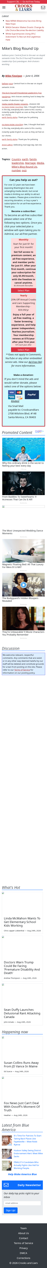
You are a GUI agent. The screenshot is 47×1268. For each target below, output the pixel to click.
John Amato (9, 1022)
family (32, 159)
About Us (23, 1233)
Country (16, 159)
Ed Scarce (8, 1071)
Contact (23, 1238)
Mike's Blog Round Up (20, 48)
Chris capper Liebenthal (14, 930)
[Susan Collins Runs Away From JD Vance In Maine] (22, 1047)
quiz (24, 170)
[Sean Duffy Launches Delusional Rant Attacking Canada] (22, 994)
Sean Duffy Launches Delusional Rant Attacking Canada (22, 1013)
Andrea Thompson (12, 978)
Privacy (23, 1248)
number (16, 170)
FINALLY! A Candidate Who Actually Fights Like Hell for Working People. (26, 1165)
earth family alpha (9, 117)
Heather (7, 1115)
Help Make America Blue (22, 1174)
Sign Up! (10, 1210)
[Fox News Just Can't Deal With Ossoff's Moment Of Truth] (22, 1088)
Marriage (30, 163)
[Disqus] (23, 775)
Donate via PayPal (32, 394)
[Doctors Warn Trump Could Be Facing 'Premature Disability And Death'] (22, 947)
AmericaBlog (7, 145)
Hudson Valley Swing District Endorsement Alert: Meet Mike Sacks (28, 1153)
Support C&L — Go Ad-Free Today (23, 1)
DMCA (23, 1253)
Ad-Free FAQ (35, 362)
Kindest (15, 401)
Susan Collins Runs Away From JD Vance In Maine (21, 1064)
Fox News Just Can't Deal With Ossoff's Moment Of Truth (22, 1106)
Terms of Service (22, 670)
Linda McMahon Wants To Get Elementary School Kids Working (22, 921)
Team (23, 1228)
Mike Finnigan (13, 75)
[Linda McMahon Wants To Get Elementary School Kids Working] (22, 903)
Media (40, 163)
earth (25, 159)
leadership (18, 163)
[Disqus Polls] (23, 709)
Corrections (23, 1258)
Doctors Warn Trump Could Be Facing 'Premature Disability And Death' (22, 967)
